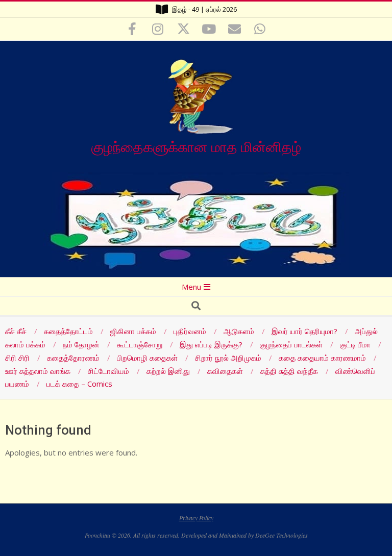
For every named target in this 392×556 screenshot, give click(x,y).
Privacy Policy (196, 518)
